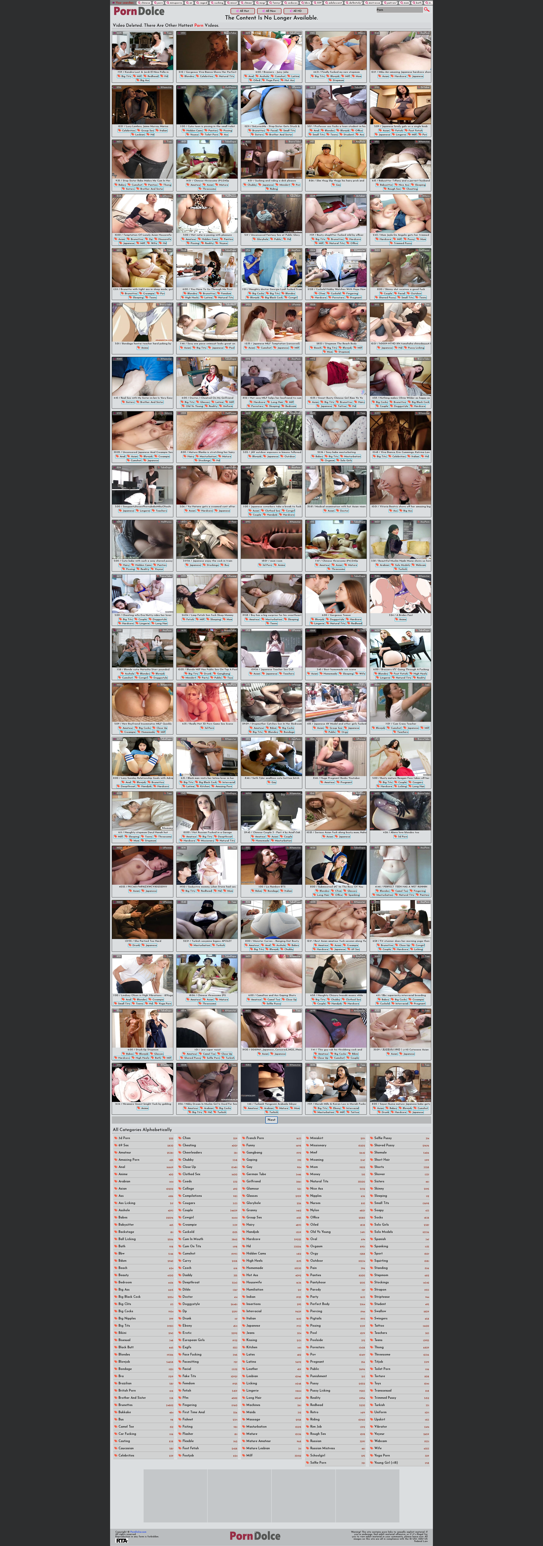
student (348, 134)
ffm (209, 1398)
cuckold (335, 293)
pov (424, 134)
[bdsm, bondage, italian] (271, 865)
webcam (420, 565)
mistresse (374, 3)
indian (432, 3)
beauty (145, 1275)
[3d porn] (207, 702)
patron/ (391, 3)
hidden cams (194, 130)
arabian (384, 565)
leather (273, 1369)
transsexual (401, 1390)
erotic (209, 1333)
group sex (147, 130)
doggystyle (400, 406)
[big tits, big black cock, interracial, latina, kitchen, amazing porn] (207, 756)
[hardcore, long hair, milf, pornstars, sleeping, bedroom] (271, 376)
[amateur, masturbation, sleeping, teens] (271, 593)
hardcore (400, 76)
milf (139, 76)
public (277, 239)
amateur (195, 185)
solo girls (346, 460)
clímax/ (247, 3)
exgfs (209, 1347)
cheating (412, 189)
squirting (401, 1261)
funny (273, 1145)
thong (166, 185)
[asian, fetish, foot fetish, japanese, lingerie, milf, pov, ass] (400, 104)
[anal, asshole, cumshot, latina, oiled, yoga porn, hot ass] (271, 50)
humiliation (273, 1289)
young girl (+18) (401, 1463)
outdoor (416, 293)
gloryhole (262, 239)
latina (295, 76)
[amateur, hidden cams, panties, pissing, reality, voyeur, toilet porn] (207, 213)
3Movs (361, 33)
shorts (401, 1167)
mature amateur (273, 1441)
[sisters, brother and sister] (142, 376)
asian (385, 76)
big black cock (273, 297)
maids (273, 1412)
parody (337, 1289)
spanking (354, 895)
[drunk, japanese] (142, 919)
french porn (273, 1138)
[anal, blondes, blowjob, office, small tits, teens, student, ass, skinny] (336, 104)
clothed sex (272, 511)
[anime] (142, 322)
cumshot (279, 76)
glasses (204, 402)
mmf (337, 1152)
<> (254, 1532)
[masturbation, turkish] (207, 919)
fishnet (209, 1419)
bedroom (290, 406)
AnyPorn (425, 33)
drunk (207, 674)
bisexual (145, 1340)
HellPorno (230, 87)
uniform (227, 406)
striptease (401, 1297)
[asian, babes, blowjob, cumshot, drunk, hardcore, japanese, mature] (400, 1082)
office (358, 130)
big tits (126, 76)
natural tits (226, 76)
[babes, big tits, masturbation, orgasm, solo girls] (336, 430)
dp (150, 239)
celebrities (206, 76)
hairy (361, 402)
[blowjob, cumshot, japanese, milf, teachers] (400, 702)
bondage (289, 732)
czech (209, 1268)
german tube (273, 1174)
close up (161, 728)
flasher (209, 1434)
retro (337, 1412)
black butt (145, 1347)
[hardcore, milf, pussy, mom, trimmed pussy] (400, 213)
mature (223, 185)
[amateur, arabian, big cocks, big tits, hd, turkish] (207, 1082)
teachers (161, 511)
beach (317, 348)
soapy (401, 1210)
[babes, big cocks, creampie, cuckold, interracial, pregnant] (400, 974)
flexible (209, 1441)
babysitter (386, 185)
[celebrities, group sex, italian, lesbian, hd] (142, 104)
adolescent (335, 3)
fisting (209, 1426)
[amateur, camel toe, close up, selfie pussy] (271, 974)
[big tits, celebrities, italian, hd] (400, 430)
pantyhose (337, 1282)
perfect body (337, 1304)
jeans (273, 1333)
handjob (271, 515)
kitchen (204, 786)
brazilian (145, 1383)
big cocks (258, 293)
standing (401, 1268)
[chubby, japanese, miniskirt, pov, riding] (271, 159)
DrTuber (425, 87)
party (205, 678)
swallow (401, 1311)
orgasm (329, 460)
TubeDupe (295, 33)
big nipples (145, 1318)
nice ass (403, 185)
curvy (209, 1261)
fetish (399, 130)
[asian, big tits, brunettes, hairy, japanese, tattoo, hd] (336, 376)
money (337, 1174)
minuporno (175, 3)
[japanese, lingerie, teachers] (142, 485)
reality (208, 243)
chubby (251, 185)
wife (153, 243)
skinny (401, 1188)
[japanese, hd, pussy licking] (400, 322)
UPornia (296, 87)
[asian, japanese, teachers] (271, 648)
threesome (209, 189)
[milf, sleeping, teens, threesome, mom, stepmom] (142, 811)
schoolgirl (337, 1455)
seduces (292, 3)
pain (337, 1268)
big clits (145, 1304)
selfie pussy (273, 1003)
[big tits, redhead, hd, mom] (207, 865)
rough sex (393, 189)
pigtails (337, 1318)
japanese (417, 76)
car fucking (145, 1434)
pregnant (355, 297)
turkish (402, 569)
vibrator (401, 1426)
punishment (337, 1376)
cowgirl (292, 297)
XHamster (166, 87)
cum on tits (209, 1246)
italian (163, 130)
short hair (401, 1160)
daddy (209, 1275)
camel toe (401, 891)
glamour (273, 1188)
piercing (337, 1311)
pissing (227, 130)
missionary (207, 841)
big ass (144, 80)
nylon (337, 1210)
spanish (401, 1239)
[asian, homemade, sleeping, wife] (336, 648)
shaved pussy (387, 297)
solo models (402, 565)
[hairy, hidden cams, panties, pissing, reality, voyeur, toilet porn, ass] (142, 539)
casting (145, 1441)
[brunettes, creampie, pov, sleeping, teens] (142, 267)
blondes (189, 76)
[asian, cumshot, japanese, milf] (271, 322)
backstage (145, 1232)
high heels (191, 297)
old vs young (194, 406)
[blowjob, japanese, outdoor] (271, 430)
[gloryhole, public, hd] (271, 213)
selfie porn (213, 1058)
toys (230, 678)
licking (402, 786)
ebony (336, 1108)
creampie (148, 293)
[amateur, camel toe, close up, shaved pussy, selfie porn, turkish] (207, 1028)
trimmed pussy (402, 243)
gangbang (223, 674)
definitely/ (355, 3)
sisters (258, 134)
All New (270, 11)
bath (418, 3)
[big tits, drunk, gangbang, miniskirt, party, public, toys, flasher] (207, 648)
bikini (354, 1054)
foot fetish (415, 130)
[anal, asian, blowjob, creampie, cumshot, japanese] (142, 430)
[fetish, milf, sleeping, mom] (207, 593)
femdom (225, 293)
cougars (417, 782)
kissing (273, 1340)
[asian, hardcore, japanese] (400, 50)
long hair (276, 402)
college (209, 1188)
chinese (145, 3)
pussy (410, 239)
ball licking (145, 1239)
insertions (273, 1304)
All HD (297, 11)
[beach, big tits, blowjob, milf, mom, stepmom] (336, 322)
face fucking (209, 1354)
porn (160, 3)
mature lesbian (273, 1448)
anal (251, 76)
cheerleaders (209, 1152)
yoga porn (272, 80)
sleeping (419, 185)
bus (226, 565)
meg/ (262, 3)
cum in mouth (209, 1239)
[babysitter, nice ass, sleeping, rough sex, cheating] (400, 159)
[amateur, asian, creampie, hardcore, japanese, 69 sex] (336, 919)
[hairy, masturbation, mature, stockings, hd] (207, 430)
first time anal (209, 1412)
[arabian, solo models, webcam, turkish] (400, 539)
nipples (337, 1196)
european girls (209, 1340)
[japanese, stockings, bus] (207, 539)
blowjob (334, 76)
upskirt (401, 1419)
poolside (337, 1340)
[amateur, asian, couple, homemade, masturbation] (271, 811)
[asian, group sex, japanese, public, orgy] (336, 702)
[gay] (336, 159)
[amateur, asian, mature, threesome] (207, 159)
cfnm (321, 293)
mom (406, 3)
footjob (209, 1455)
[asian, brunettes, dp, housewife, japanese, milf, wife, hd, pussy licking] (142, 213)
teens (334, 134)
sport (401, 1253)
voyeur (194, 134)
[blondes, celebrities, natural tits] (207, 50)
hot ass (289, 80)
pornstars (338, 297)
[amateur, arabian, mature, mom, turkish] (271, 1082)
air (191, 3)
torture (401, 1376)
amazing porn (223, 786)
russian (337, 1441)
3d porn (267, 565)
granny (273, 1210)
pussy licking (415, 348)
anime (144, 348)
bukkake (145, 1412)
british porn (145, 1390)
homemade (330, 674)
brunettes (258, 130)
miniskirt (284, 185)
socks (401, 1217)
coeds (209, 1181)
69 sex (355, 949)
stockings (204, 460)
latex (273, 1354)
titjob (401, 1362)
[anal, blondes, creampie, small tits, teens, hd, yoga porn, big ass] (142, 974)
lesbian (139, 134)
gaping (273, 1160)
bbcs (307, 3)
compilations (209, 1196)
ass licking (145, 1203)
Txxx (169, 33)
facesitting (209, 1362)
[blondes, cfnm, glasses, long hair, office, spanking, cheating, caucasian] (336, 865)
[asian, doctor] (336, 485)
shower (401, 1174)
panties (213, 130)
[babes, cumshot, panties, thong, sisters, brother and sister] (142, 159)
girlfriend (273, 1181)
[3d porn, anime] (271, 539)
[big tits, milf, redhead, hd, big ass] (142, 50)
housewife (164, 239)
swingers (401, 1318)
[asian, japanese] (336, 811)
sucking (218, 3)
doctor (344, 511)
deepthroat (127, 786)
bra (145, 1376)
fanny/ (276, 3)
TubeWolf (359, 87)
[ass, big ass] (400, 485)
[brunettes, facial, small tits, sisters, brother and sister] (271, 104)
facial (273, 130)
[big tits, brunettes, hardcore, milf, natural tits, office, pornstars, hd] (336, 213)
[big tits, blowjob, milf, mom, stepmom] (336, 50)
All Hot (244, 11)
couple (387, 293)
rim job (337, 1426)
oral (337, 1239)
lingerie (400, 134)
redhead (152, 76)
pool (231, 348)
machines (273, 1405)
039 (319, 3)
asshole (264, 76)
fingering (352, 293)
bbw (145, 1253)
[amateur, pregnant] (336, 756)
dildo (209, 1289)
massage (273, 1419)
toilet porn (211, 134)
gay (338, 185)
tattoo (341, 406)
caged (203, 3)
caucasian (145, 1448)
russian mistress (337, 1448)
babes (122, 185)
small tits (289, 130)
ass (225, 134)
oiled (256, 80)
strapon (401, 1289)
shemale (401, 1152)
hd (166, 76)
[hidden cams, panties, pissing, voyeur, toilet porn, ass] (207, 104)
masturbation (207, 456)
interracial (228, 782)
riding (273, 189)
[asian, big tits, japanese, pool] (207, 322)
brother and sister (280, 134)
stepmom (338, 80)
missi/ (233, 3)
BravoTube (229, 33)
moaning (337, 1160)
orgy (344, 732)
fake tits (209, 1376)
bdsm (272, 728)
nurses (337, 1203)
